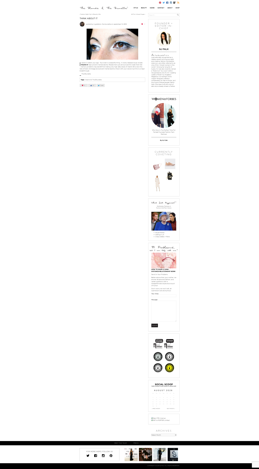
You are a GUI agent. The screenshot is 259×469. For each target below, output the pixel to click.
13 (167, 399)
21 (170, 401)
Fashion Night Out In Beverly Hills (90, 14)
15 (173, 399)
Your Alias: (155, 293)
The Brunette (97, 80)
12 (163, 399)
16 (152, 401)
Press (136, 443)
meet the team (120, 443)
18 (159, 401)
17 (156, 401)
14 (170, 399)
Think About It (89, 18)
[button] (136, 8)
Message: (154, 299)
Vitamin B (88, 80)
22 (173, 401)
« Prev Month (156, 408)
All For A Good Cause (137, 14)
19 (163, 401)
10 (156, 399)
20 (167, 401)
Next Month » (171, 408)
